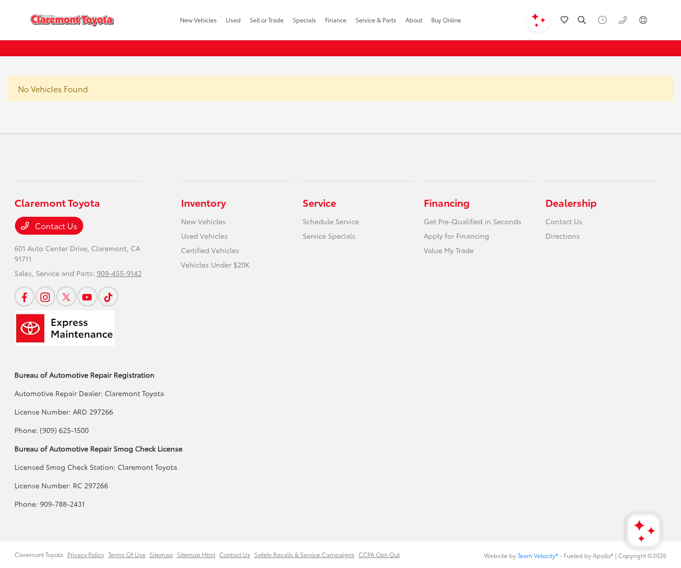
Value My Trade (449, 250)
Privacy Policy (85, 554)
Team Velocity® (537, 555)
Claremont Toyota (38, 554)
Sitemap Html (196, 554)
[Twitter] (66, 296)
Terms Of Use (127, 554)
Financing (447, 202)
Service (319, 202)
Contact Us (55, 225)
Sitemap (161, 554)
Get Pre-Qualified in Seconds (472, 221)
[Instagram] (45, 296)
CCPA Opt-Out (379, 554)
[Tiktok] (108, 296)
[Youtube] (87, 296)
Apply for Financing (456, 236)
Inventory (203, 202)
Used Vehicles (204, 236)
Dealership (571, 202)
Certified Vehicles (210, 250)
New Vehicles (203, 221)
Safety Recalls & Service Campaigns (304, 554)
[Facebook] (24, 296)
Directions (562, 236)
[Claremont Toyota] (72, 20)
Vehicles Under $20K (215, 265)
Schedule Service (331, 221)
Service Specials (329, 236)
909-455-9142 (119, 273)
